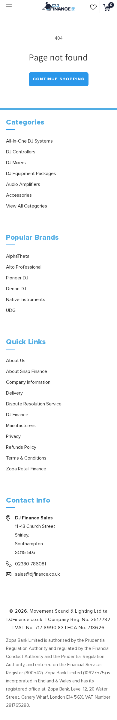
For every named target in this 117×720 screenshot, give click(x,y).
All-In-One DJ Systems (29, 141)
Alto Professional (23, 267)
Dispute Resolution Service (34, 404)
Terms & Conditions (26, 458)
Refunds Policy (21, 447)
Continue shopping (59, 79)
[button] (9, 6)
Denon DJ (16, 288)
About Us (16, 360)
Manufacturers (21, 425)
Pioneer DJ (17, 277)
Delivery (14, 393)
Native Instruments (25, 299)
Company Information (28, 382)
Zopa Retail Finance (26, 468)
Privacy (13, 436)
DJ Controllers (20, 151)
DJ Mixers (16, 162)
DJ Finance (17, 414)
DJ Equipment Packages (31, 173)
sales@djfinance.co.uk (37, 574)
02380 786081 (30, 564)
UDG (11, 310)
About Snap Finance (26, 371)
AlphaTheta (17, 256)
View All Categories (26, 206)
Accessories (19, 195)
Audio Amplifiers (23, 184)
